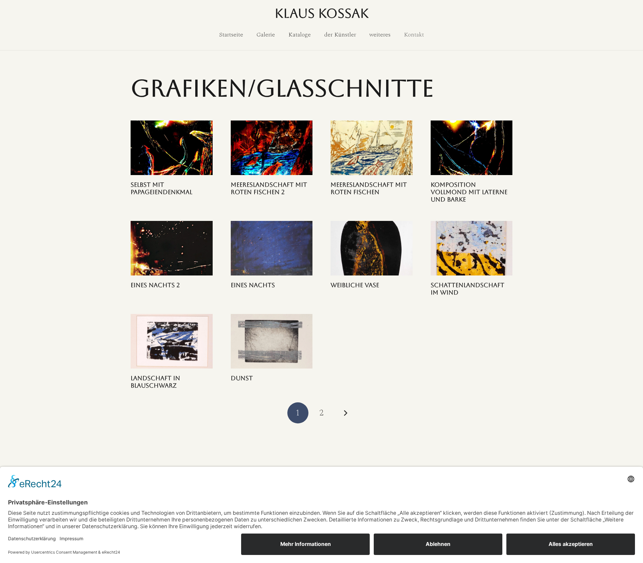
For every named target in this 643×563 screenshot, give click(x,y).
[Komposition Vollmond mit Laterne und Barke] (472, 147)
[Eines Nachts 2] (172, 248)
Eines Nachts (253, 285)
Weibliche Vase (355, 285)
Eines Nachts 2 (155, 285)
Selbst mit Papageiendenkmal (161, 188)
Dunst (242, 378)
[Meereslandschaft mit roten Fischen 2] (272, 147)
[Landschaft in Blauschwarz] (172, 341)
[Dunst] (272, 341)
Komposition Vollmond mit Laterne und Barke (469, 192)
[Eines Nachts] (272, 248)
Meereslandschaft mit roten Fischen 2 (269, 188)
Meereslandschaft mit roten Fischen (369, 188)
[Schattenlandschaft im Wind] (472, 248)
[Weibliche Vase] (372, 248)
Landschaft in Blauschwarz (155, 382)
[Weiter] (345, 412)
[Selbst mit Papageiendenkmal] (172, 147)
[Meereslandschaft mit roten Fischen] (372, 147)
